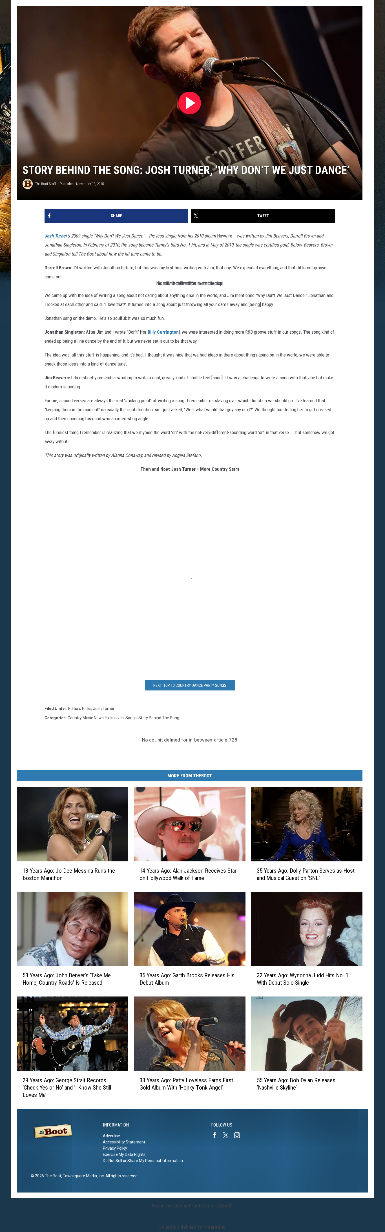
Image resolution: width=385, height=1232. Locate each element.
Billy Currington (163, 332)
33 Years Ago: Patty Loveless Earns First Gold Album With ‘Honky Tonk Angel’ (186, 1084)
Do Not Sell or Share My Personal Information (143, 1160)
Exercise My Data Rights (124, 1154)
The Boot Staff (45, 184)
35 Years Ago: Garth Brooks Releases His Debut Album (187, 979)
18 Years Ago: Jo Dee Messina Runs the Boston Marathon (69, 874)
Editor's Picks (79, 708)
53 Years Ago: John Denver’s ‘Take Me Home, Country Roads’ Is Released (67, 979)
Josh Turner (56, 236)
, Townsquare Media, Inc (82, 1176)
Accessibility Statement (124, 1142)
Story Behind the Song (158, 718)
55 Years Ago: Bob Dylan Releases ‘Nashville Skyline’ (296, 1084)
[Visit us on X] (228, 1135)
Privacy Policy (115, 1148)
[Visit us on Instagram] (239, 1135)
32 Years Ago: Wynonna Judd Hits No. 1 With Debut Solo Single (302, 979)
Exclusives (114, 718)
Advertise (111, 1136)
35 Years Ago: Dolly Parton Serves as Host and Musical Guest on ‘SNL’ (306, 874)
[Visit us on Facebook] (216, 1135)
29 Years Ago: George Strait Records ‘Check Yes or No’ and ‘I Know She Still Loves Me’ (67, 1087)
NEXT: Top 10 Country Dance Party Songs (189, 685)
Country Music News (86, 718)
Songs (131, 718)
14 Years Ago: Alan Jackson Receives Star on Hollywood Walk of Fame (188, 874)
